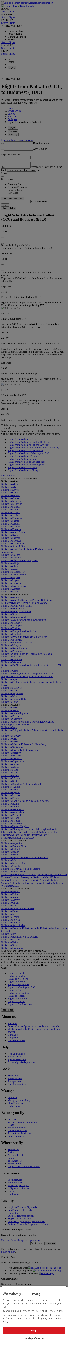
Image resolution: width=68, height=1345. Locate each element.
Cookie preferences (34, 1338)
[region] (34, 1315)
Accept (34, 1330)
